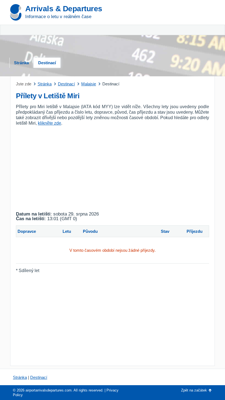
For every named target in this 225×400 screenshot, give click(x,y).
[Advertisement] (182, 30)
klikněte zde (49, 123)
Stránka (21, 62)
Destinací (47, 62)
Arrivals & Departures (63, 8)
